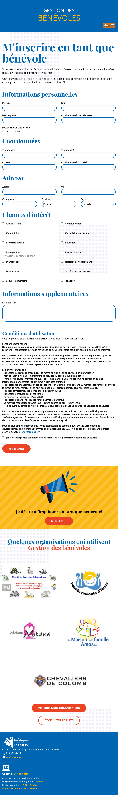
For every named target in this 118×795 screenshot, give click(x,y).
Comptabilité (12, 233)
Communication (73, 223)
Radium (39, 781)
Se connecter (22, 773)
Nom (63, 103)
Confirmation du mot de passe (76, 115)
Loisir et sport (13, 271)
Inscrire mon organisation (59, 708)
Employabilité (13, 252)
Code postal (8, 199)
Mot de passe (9, 115)
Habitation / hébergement (78, 261)
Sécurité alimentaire (16, 280)
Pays (83, 199)
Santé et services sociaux (78, 271)
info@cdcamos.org (30, 431)
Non (19, 131)
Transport (70, 280)
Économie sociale (15, 242)
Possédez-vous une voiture (16, 127)
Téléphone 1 (8, 149)
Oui (8, 131)
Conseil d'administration (77, 233)
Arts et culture (13, 223)
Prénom (6, 103)
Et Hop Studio (30, 785)
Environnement (73, 252)
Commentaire (9, 302)
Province (46, 199)
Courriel (6, 162)
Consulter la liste (59, 720)
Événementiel (13, 261)
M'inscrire (16, 448)
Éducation (70, 242)
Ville (63, 186)
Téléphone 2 (67, 149)
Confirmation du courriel (74, 162)
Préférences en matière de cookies (20, 788)
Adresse (6, 186)
